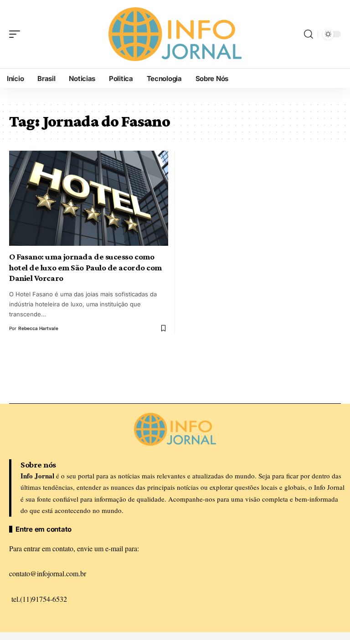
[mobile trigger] (17, 34)
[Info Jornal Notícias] (174, 34)
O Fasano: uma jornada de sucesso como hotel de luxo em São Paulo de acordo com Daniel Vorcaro (85, 267)
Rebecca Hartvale (38, 328)
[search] (308, 34)
